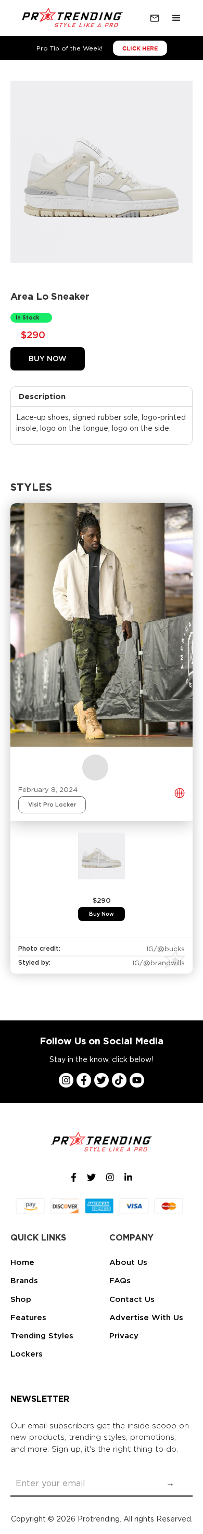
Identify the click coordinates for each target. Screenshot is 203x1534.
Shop (20, 1299)
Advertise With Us (146, 1317)
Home (22, 1262)
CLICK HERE (140, 48)
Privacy (123, 1335)
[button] (176, 18)
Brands (24, 1280)
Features (28, 1317)
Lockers (26, 1354)
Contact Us (132, 1299)
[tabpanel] (101, 876)
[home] (69, 18)
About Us (128, 1262)
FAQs (120, 1280)
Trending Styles (41, 1335)
